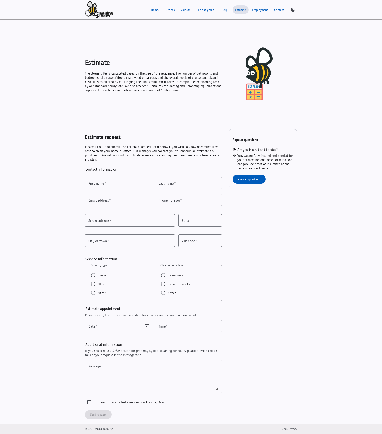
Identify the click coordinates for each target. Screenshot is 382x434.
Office (102, 284)
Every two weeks (179, 284)
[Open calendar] (147, 326)
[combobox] (188, 326)
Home (102, 275)
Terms (284, 428)
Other (101, 293)
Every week (175, 275)
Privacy (293, 428)
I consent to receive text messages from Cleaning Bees (129, 402)
